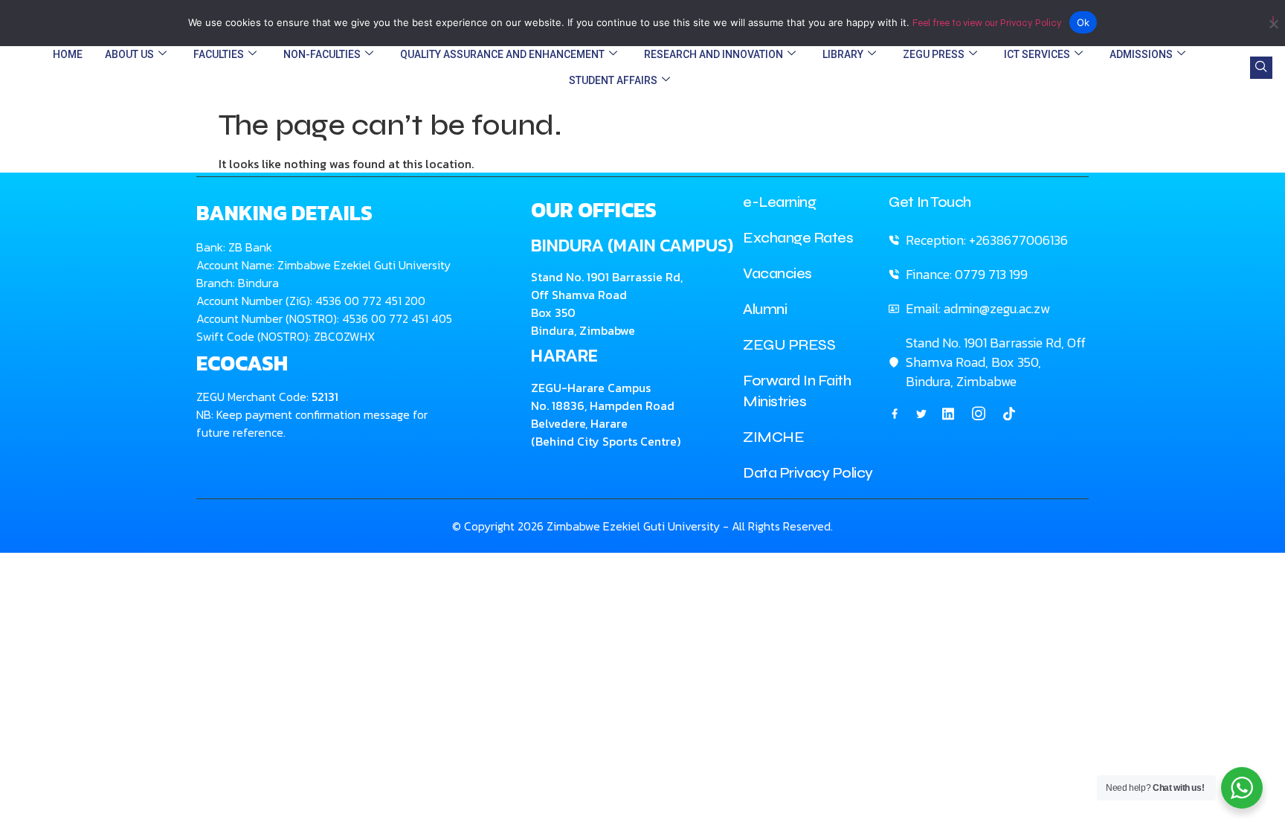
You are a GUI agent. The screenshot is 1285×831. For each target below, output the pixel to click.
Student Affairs (613, 80)
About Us (129, 54)
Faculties (218, 54)
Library (842, 54)
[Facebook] (895, 413)
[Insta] (978, 413)
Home (68, 54)
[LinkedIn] (948, 413)
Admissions (1141, 54)
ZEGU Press (933, 54)
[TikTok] (1009, 413)
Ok (1083, 22)
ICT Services (1037, 54)
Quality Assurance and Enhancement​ (502, 54)
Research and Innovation (713, 54)
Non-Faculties (322, 54)
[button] (1261, 68)
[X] (921, 413)
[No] (1273, 21)
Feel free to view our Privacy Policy (987, 23)
